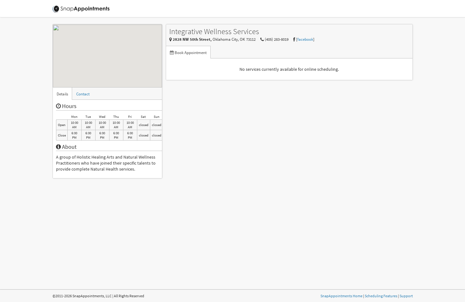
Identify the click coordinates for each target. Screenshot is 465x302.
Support (406, 295)
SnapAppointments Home (341, 295)
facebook (305, 39)
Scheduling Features (381, 295)
